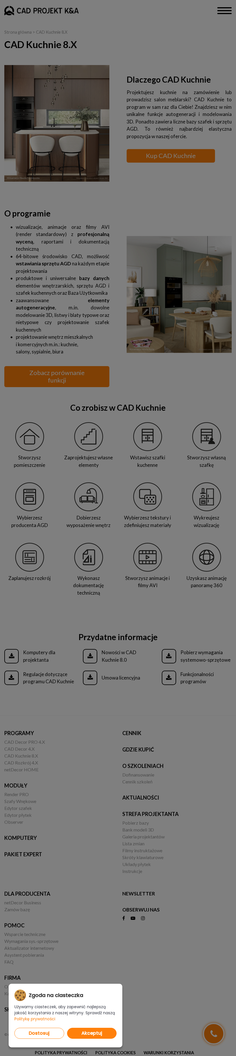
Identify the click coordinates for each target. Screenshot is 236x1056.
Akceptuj (91, 1033)
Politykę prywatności (34, 1019)
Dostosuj (39, 1033)
